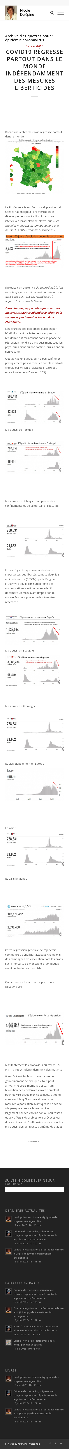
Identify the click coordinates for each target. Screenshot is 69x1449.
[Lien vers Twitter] (61, 1443)
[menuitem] (50, 12)
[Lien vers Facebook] (50, 1443)
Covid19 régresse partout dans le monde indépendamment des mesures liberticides (35, 70)
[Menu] (59, 12)
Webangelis (34, 1443)
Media (39, 45)
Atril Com (22, 1443)
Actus (30, 45)
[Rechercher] (50, 12)
